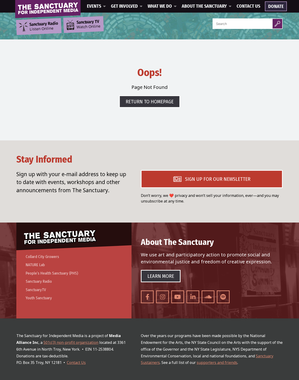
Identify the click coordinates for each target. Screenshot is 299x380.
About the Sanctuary (204, 6)
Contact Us (248, 6)
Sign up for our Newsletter (217, 179)
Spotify (223, 296)
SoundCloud (208, 296)
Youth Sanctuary (39, 298)
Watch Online (88, 24)
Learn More (160, 276)
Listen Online (43, 26)
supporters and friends (217, 362)
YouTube (177, 296)
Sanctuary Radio (39, 281)
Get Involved (124, 6)
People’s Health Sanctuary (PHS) (52, 273)
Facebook (147, 296)
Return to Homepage (150, 101)
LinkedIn (192, 296)
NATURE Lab (35, 264)
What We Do (160, 6)
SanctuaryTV (36, 289)
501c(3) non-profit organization (70, 342)
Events (94, 6)
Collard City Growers (42, 256)
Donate (276, 6)
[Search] (277, 23)
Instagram (162, 296)
